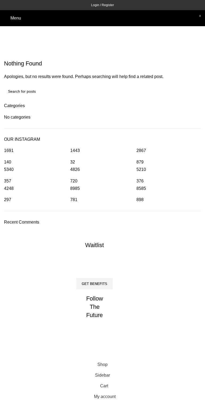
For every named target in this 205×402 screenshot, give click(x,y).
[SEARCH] (195, 91)
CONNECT (98, 341)
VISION (98, 355)
